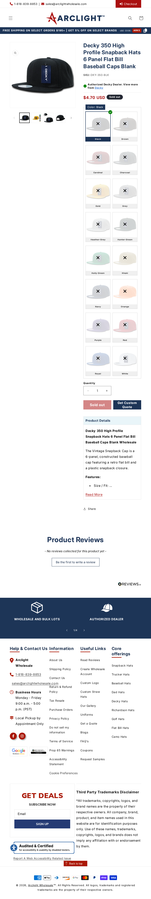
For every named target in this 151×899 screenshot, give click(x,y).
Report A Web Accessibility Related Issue (42, 858)
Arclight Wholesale (40, 885)
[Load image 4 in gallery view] (60, 118)
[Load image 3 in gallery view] (48, 118)
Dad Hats (118, 692)
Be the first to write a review (75, 562)
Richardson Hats (123, 710)
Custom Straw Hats (90, 694)
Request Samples (92, 759)
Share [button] (92, 508)
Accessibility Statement (58, 761)
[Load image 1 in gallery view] (24, 118)
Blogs (84, 732)
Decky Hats (120, 701)
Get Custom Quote (127, 405)
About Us (55, 660)
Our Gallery (88, 705)
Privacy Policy (59, 718)
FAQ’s (84, 741)
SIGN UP (42, 824)
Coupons (86, 750)
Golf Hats (118, 719)
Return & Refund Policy (60, 689)
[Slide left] (14, 118)
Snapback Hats (122, 665)
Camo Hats (119, 736)
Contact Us (57, 678)
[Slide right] (71, 118)
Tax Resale (56, 700)
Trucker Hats (121, 674)
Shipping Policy (60, 669)
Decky (99, 87)
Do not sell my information (59, 730)
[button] (10, 18)
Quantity (89, 383)
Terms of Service (61, 741)
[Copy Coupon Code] (145, 31)
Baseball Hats (121, 683)
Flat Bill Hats (120, 727)
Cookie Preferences (63, 773)
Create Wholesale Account (92, 671)
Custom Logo (89, 683)
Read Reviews (90, 660)
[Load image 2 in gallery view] (36, 118)
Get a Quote (88, 723)
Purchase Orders (61, 709)
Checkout (130, 4)
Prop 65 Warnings (61, 750)
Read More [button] (94, 494)
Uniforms (86, 714)
